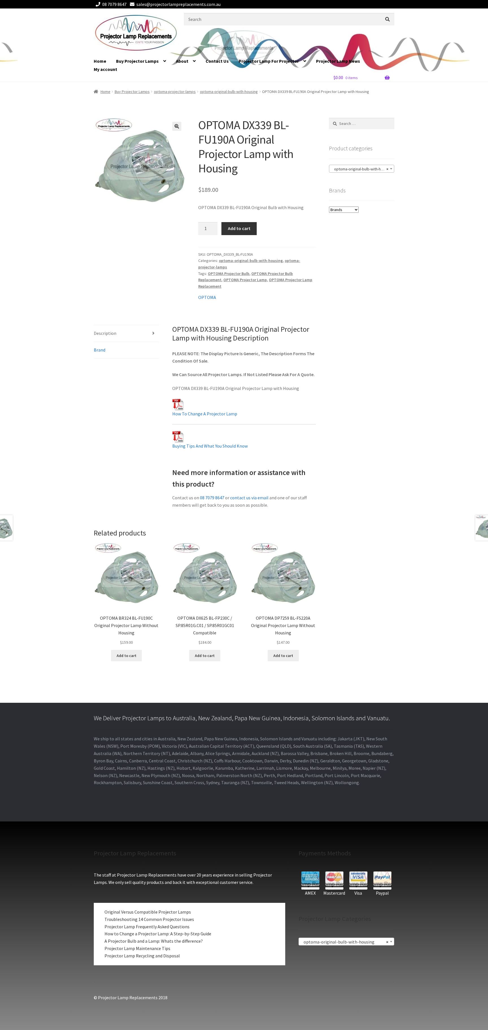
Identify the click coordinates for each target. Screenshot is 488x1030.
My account (105, 69)
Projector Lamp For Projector (269, 61)
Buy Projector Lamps (137, 61)
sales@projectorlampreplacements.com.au (178, 4)
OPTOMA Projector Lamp (245, 279)
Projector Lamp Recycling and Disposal (142, 956)
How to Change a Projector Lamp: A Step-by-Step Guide (157, 933)
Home (100, 61)
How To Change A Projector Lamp (204, 414)
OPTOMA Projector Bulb (228, 273)
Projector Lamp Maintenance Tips (137, 948)
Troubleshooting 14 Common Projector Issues (149, 919)
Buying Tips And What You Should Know (210, 446)
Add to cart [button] (126, 655)
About (182, 61)
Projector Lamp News (338, 61)
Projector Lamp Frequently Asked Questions (146, 926)
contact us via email (249, 497)
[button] (176, 126)
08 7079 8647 (114, 4)
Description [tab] (105, 333)
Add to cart (239, 228)
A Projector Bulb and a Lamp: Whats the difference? (153, 941)
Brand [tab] (99, 350)
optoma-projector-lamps (175, 91)
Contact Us (217, 61)
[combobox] (361, 169)
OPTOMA (207, 297)
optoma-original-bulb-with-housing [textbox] (362, 169)
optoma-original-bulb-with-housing (229, 91)
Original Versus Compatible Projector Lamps (147, 912)
